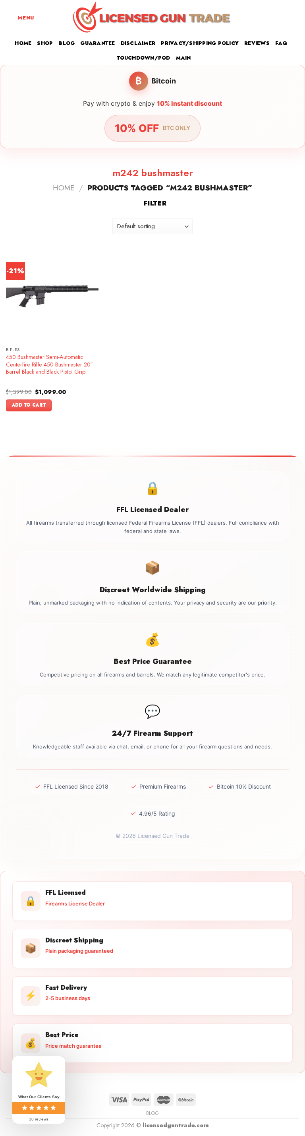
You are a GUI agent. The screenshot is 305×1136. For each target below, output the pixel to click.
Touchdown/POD (143, 58)
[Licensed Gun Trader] (152, 17)
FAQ (281, 43)
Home (23, 43)
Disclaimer (138, 43)
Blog (66, 43)
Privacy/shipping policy (200, 43)
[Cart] (295, 18)
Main (183, 58)
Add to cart (29, 405)
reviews (257, 43)
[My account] (282, 18)
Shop (45, 43)
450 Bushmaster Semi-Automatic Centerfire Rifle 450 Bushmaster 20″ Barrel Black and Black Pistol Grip (49, 364)
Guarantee (97, 43)
